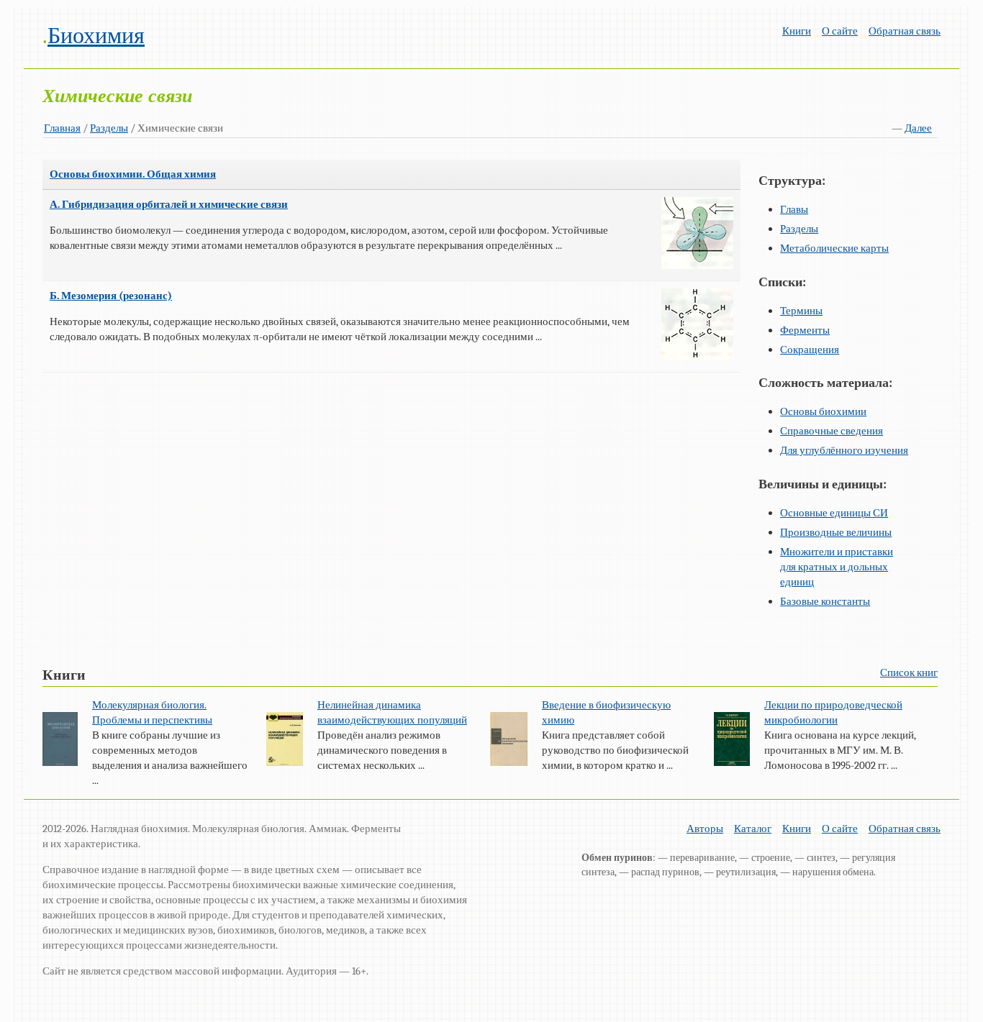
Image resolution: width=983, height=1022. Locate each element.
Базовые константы (825, 601)
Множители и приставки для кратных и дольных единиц (836, 566)
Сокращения (809, 349)
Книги (796, 30)
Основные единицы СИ (834, 512)
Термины (801, 310)
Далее (918, 128)
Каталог (752, 828)
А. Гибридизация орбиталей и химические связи (169, 204)
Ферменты (805, 330)
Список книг (909, 672)
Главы (794, 209)
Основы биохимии (823, 411)
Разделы (109, 128)
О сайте (840, 30)
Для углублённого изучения (844, 450)
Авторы (705, 828)
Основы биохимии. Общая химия (133, 174)
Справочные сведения (831, 430)
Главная (62, 128)
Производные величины (836, 532)
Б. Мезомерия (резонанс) (111, 295)
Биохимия (96, 35)
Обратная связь (905, 30)
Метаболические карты (834, 248)
